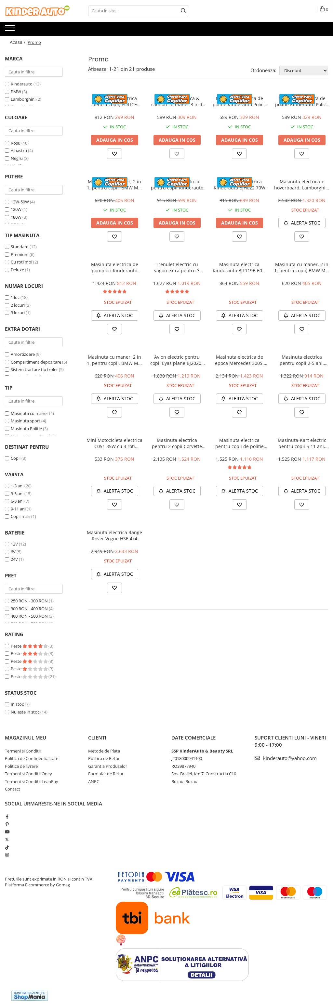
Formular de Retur (106, 774)
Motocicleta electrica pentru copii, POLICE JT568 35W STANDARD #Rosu (115, 101)
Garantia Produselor (107, 766)
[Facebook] (7, 816)
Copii (15, 458)
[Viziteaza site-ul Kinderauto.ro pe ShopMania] (29, 996)
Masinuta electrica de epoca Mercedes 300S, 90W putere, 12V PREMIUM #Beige (239, 360)
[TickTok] (7, 847)
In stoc (17, 704)
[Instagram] (7, 855)
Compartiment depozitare (36, 362)
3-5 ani (17, 493)
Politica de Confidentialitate (31, 758)
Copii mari (20, 516)
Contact (12, 789)
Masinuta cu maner (29, 413)
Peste (16, 646)
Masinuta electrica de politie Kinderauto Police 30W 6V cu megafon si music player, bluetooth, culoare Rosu (301, 101)
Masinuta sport (25, 421)
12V (14, 544)
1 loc (15, 297)
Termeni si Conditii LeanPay (31, 781)
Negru (17, 158)
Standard (20, 247)
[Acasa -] (37, 11)
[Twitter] (7, 840)
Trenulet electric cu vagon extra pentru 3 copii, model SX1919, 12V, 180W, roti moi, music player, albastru (177, 267)
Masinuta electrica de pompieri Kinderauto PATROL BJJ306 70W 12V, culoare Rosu (114, 267)
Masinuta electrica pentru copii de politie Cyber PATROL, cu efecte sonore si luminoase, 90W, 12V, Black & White (239, 443)
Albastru (19, 150)
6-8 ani (17, 501)
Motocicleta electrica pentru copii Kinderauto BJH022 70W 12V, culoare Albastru (177, 184)
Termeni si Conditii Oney (28, 774)
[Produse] (10, 30)
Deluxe (17, 270)
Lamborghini (23, 99)
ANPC (93, 781)
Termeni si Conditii (23, 751)
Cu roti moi (21, 262)
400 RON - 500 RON (29, 616)
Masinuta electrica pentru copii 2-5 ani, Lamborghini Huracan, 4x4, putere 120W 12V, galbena (301, 360)
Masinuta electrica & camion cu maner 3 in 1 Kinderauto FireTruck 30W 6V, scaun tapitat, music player (177, 101)
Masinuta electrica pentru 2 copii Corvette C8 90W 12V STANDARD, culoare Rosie (177, 443)
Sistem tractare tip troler (34, 369)
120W (16, 209)
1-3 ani (17, 486)
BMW (16, 92)
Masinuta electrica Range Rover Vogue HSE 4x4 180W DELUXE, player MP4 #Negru (114, 535)
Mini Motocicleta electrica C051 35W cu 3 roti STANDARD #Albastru (114, 443)
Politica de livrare (21, 766)
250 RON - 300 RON (29, 601)
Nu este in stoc (25, 712)
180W (16, 217)
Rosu (15, 143)
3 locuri (18, 312)
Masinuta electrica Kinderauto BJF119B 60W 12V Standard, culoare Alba (239, 267)
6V (13, 552)
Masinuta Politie (26, 428)
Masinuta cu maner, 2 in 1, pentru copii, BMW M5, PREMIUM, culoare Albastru (301, 267)
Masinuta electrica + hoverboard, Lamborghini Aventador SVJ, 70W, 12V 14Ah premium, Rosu (302, 184)
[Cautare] (183, 11)
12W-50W (20, 202)
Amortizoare (23, 354)
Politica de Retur (104, 758)
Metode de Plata (104, 751)
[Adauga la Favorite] (114, 153)
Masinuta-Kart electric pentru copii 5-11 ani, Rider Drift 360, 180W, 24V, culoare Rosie (302, 443)
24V (14, 559)
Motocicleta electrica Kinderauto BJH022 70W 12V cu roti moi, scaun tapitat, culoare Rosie (239, 184)
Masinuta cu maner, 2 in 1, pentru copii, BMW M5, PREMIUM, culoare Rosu (114, 184)
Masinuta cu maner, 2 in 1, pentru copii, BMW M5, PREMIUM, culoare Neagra (114, 360)
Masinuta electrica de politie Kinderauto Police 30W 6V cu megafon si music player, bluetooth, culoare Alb (239, 101)
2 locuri (18, 305)
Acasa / (18, 42)
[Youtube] (7, 832)
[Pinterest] (7, 824)
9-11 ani (18, 509)
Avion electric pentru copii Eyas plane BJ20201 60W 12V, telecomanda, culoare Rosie (177, 360)
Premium (20, 254)
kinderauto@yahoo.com (289, 758)
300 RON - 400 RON (29, 608)
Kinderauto (22, 84)
